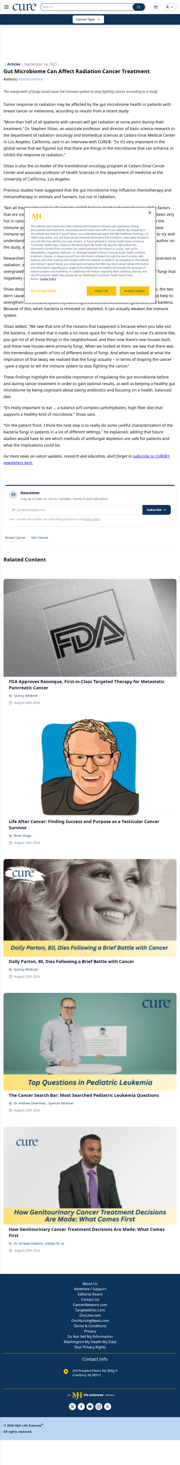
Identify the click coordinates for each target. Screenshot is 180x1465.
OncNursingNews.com (90, 1320)
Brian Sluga (22, 835)
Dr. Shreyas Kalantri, (29, 1243)
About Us (90, 1283)
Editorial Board (90, 1294)
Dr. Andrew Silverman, (30, 1103)
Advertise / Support (90, 1288)
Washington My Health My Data (90, 1341)
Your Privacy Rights (90, 1347)
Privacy (90, 1331)
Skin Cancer (40, 537)
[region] (90, 255)
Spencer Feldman (61, 1103)
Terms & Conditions (90, 1325)
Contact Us (90, 1299)
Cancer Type (85, 19)
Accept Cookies (134, 291)
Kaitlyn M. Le (54, 1243)
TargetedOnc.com (90, 1310)
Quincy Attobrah (26, 695)
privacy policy (92, 519)
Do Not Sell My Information (90, 1336)
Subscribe (154, 510)
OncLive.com (90, 1315)
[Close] (150, 212)
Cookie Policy (48, 279)
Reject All (101, 291)
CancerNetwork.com (90, 1304)
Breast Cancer (15, 537)
